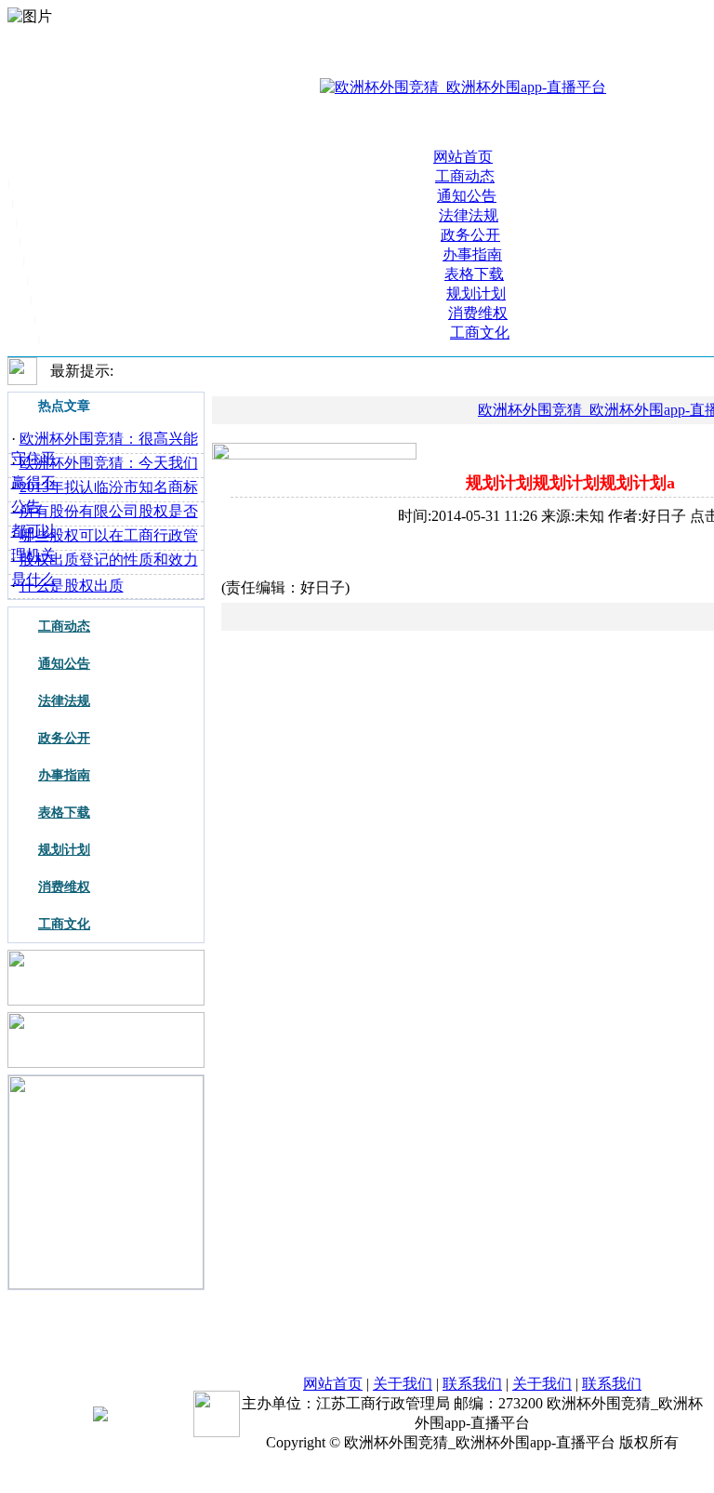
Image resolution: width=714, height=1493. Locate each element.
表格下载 (474, 274)
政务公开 (470, 235)
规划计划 (476, 293)
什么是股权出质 (72, 585)
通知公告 (466, 196)
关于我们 (402, 1384)
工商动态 (465, 176)
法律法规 (468, 215)
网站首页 (463, 157)
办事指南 (472, 254)
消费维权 (478, 313)
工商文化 (479, 332)
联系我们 (472, 1384)
